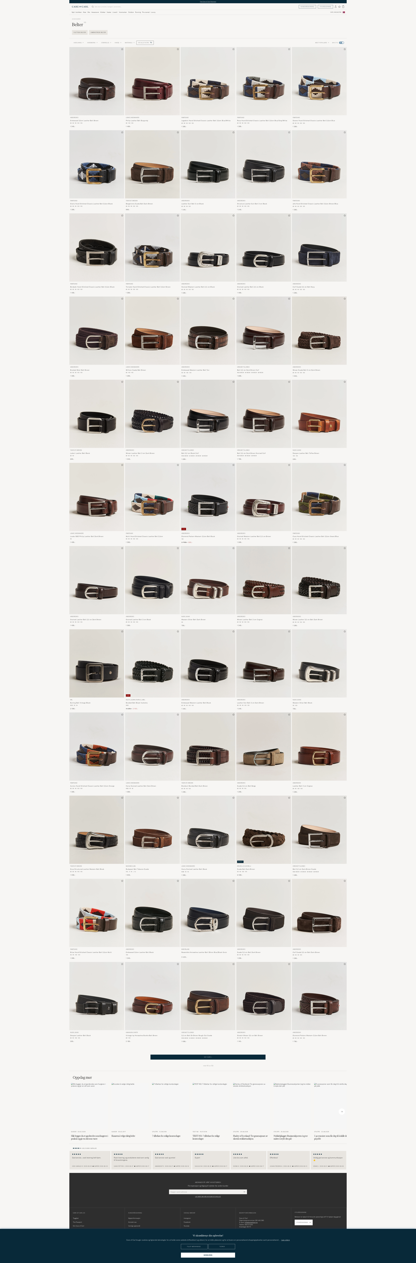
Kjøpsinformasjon (134, 1218)
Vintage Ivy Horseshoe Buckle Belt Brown (142, 1035)
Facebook (187, 1222)
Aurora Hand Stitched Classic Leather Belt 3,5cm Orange (92, 786)
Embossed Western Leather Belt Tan (195, 370)
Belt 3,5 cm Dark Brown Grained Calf (251, 453)
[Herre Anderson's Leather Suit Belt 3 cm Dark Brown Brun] (263, 663)
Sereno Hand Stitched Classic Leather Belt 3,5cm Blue (314, 121)
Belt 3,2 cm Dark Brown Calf (248, 370)
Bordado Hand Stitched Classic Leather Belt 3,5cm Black (92, 287)
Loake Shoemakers (132, 117)
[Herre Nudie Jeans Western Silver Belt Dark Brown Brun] (208, 580)
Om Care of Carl (78, 1226)
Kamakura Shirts (132, 1032)
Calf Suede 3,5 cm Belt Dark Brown (306, 952)
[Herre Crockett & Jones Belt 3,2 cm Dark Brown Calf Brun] (263, 331)
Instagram (187, 1218)
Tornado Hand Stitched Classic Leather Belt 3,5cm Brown (148, 287)
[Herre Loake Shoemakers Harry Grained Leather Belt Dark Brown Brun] (152, 746)
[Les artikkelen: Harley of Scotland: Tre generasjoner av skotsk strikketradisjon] (251, 1111)
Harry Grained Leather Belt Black (194, 869)
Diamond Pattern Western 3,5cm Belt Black (198, 536)
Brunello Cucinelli (244, 866)
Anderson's (74, 117)
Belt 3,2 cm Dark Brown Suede (304, 869)
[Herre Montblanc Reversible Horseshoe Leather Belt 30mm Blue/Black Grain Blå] (208, 913)
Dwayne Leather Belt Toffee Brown (306, 453)
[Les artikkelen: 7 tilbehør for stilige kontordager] (170, 1111)
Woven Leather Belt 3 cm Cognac (250, 620)
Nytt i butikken (77, 12)
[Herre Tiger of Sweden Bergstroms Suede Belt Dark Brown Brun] (152, 164)
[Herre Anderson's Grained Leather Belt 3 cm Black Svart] (152, 580)
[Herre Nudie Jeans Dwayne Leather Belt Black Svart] (96, 996)
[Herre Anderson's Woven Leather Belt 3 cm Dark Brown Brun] (152, 414)
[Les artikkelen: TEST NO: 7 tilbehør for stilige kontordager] (211, 1111)
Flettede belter (80, 32)
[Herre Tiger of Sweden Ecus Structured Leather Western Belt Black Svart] (96, 830)
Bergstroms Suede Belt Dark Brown (139, 204)
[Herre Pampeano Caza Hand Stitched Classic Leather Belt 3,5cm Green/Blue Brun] (319, 497)
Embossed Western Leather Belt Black (196, 703)
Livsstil (115, 12)
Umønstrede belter (98, 32)
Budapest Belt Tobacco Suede (137, 869)
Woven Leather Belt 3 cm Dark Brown (140, 453)
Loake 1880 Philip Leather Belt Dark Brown (86, 536)
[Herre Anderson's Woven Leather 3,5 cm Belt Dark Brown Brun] (319, 580)
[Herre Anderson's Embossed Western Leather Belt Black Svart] (208, 663)
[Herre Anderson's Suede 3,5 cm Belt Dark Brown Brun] (263, 913)
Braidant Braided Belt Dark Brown (194, 786)
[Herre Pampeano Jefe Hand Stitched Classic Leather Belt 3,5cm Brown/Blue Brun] (319, 164)
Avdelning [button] (78, 42)
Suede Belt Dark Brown (246, 869)
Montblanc (185, 949)
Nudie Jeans (297, 450)
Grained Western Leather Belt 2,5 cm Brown (254, 536)
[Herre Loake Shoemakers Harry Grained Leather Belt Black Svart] (208, 830)
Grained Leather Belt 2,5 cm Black (250, 287)
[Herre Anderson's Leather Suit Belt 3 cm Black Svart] (208, 164)
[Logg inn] (335, 6)
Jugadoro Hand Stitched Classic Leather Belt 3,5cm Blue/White (205, 121)
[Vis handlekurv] (343, 7)
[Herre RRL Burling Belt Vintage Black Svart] (96, 663)
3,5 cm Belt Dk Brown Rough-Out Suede (196, 1035)
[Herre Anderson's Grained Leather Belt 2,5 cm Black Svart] (263, 247)
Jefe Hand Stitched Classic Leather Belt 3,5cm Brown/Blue (315, 204)
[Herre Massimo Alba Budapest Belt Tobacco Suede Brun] (152, 830)
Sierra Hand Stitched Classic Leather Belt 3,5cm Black (91, 204)
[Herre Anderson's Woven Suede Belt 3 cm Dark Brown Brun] (319, 331)
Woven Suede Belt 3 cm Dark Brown (306, 370)
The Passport (77, 1222)
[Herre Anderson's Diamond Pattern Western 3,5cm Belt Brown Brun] (319, 996)
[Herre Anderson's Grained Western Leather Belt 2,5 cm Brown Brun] (263, 497)
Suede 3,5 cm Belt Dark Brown (249, 952)
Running (138, 12)
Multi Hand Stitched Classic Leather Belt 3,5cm (144, 536)
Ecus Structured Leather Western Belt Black (87, 869)
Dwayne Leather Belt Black (80, 1035)
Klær (84, 12)
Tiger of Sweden (132, 200)
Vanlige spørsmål (134, 1226)
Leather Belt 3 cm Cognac (303, 786)
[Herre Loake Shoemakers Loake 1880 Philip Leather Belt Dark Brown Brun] (96, 497)
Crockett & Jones (243, 367)
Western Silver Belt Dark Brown (193, 620)
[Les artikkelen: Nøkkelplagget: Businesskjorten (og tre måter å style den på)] (292, 1111)
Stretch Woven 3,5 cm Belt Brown (250, 1035)
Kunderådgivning (307, 6)
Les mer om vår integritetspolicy (208, 1196)
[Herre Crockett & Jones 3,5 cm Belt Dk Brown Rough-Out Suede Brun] (208, 996)
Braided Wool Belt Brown (79, 370)
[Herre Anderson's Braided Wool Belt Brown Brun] (96, 331)
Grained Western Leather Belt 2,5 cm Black (198, 287)
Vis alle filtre (143, 42)
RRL (71, 699)
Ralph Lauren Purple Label (135, 699)
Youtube (186, 1226)
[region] (208, 1160)
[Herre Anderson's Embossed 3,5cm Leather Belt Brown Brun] (96, 81)
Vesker (109, 12)
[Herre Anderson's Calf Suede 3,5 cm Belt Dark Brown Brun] (319, 913)
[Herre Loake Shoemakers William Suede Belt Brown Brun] (152, 331)
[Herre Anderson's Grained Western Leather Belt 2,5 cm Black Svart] (208, 247)
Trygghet (76, 1218)
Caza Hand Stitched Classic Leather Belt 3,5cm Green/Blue (316, 536)
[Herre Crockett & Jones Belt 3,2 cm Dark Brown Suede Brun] (319, 830)
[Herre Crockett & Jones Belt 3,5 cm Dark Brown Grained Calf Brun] (263, 414)
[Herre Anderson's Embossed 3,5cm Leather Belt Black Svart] (152, 913)
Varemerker (123, 12)
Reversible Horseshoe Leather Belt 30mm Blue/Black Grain (204, 952)
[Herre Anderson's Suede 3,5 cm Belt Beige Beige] (263, 746)
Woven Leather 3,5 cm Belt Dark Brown (308, 620)
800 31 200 (249, 1225)
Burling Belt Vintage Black (80, 703)
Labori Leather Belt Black (80, 453)
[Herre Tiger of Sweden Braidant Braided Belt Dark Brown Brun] (208, 746)
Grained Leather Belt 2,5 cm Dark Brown (85, 620)
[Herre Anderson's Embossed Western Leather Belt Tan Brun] (208, 331)
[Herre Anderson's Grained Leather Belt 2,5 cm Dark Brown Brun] (96, 580)
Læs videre (285, 1240)
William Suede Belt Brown (136, 370)
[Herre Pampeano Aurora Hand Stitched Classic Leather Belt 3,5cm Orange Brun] (96, 746)
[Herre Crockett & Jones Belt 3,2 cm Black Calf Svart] (208, 414)
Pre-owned (146, 12)
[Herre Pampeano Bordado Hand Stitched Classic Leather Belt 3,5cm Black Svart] (96, 247)
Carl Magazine (335, 12)
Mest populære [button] (321, 42)
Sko (89, 12)
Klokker (102, 12)
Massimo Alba (131, 866)
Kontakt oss (132, 1222)
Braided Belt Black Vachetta (137, 703)
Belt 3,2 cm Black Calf (190, 453)
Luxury (153, 12)
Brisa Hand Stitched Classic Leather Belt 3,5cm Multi (91, 952)
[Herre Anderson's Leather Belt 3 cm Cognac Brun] (319, 746)
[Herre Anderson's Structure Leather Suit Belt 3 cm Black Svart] (263, 164)
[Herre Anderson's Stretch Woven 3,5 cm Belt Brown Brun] (263, 996)
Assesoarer (95, 12)
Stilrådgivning (325, 6)
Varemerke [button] (91, 42)
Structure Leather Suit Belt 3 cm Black (252, 204)
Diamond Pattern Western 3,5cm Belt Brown (310, 1035)
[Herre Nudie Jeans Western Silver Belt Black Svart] (319, 663)
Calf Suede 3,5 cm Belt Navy (304, 287)
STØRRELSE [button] (105, 42)
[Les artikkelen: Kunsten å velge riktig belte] (130, 1111)
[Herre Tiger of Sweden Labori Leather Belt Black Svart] (96, 414)
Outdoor (131, 12)
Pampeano (184, 117)
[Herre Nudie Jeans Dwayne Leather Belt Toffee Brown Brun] (319, 414)
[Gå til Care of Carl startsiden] (80, 7)
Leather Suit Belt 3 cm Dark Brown (250, 703)
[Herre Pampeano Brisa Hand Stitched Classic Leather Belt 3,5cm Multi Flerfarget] (96, 913)
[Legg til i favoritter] (121, 49)
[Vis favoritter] (339, 7)
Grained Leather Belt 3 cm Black (138, 620)
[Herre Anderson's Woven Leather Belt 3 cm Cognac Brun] (263, 580)
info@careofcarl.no (251, 1222)
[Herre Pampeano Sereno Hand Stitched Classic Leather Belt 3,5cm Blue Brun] (319, 81)
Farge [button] (117, 42)
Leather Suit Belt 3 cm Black (192, 204)
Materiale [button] (128, 42)
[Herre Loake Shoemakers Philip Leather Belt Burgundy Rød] (152, 81)
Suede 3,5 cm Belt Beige (246, 786)
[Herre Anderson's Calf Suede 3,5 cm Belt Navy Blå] (319, 247)
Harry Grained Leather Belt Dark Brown (141, 786)
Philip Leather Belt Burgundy (137, 121)
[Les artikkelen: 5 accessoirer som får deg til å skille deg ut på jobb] (332, 1111)
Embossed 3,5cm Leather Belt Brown (84, 121)
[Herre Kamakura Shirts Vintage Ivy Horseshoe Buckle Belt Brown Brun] (152, 996)
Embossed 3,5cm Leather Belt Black (140, 952)
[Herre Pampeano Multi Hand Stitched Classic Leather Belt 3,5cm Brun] (152, 497)
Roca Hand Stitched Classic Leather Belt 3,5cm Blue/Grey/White (262, 121)
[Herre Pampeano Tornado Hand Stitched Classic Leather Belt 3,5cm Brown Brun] (152, 247)
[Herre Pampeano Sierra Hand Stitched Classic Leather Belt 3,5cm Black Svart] (96, 164)
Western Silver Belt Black (302, 703)
